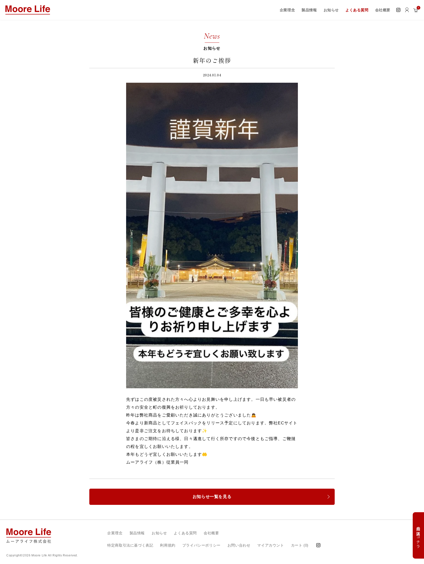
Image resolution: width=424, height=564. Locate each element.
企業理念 (114, 533)
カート (299, 545)
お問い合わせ (239, 545)
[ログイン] (407, 10)
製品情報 (137, 533)
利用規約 (167, 545)
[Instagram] (398, 10)
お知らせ (159, 533)
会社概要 (211, 533)
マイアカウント (270, 545)
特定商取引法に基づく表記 (130, 545)
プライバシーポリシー (201, 545)
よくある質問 (185, 533)
